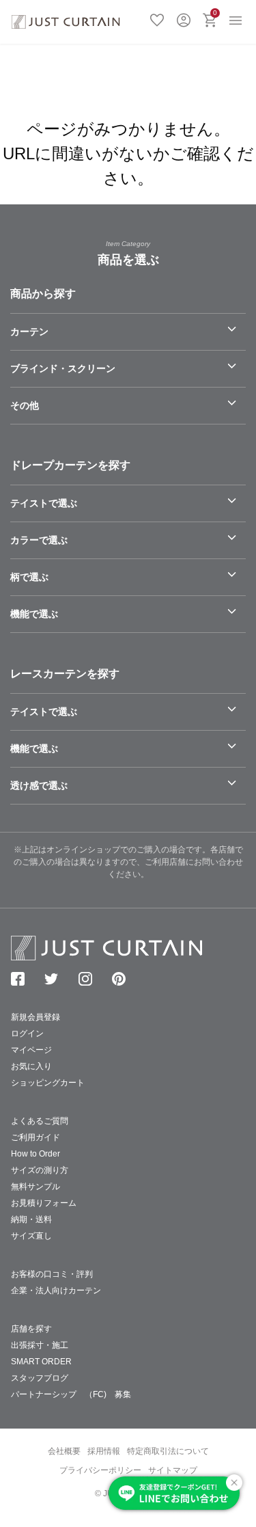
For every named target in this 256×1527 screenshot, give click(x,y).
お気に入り (157, 18)
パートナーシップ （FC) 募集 (71, 1394)
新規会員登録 (35, 1017)
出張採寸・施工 (39, 1345)
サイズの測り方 (39, 1170)
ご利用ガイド (35, 1137)
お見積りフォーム (43, 1203)
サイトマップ (172, 1470)
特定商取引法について (168, 1451)
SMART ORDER (41, 1361)
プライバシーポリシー (100, 1470)
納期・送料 (31, 1219)
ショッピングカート (48, 1082)
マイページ (31, 1050)
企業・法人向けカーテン (56, 1290)
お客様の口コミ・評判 (52, 1274)
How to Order (35, 1154)
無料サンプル (35, 1186)
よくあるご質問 (39, 1121)
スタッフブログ (39, 1378)
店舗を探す (31, 1329)
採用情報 (103, 1451)
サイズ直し (31, 1236)
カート (215, 12)
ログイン (183, 18)
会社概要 (64, 1451)
